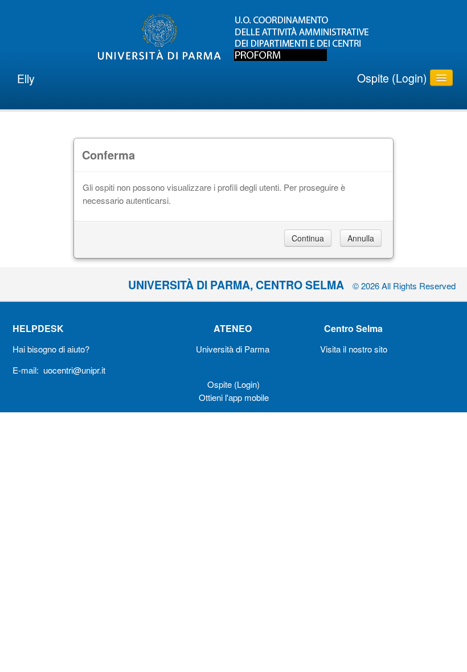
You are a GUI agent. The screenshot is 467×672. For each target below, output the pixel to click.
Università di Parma (232, 349)
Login (409, 78)
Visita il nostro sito (353, 349)
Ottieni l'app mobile (234, 397)
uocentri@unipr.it (74, 370)
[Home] (233, 37)
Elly (26, 79)
